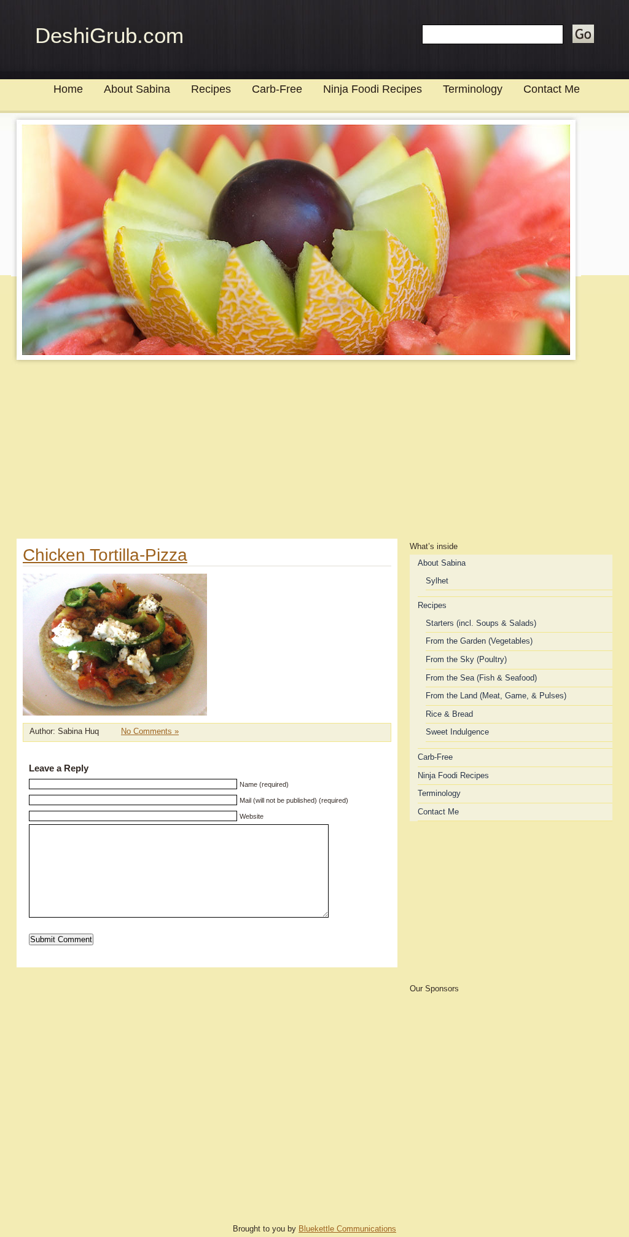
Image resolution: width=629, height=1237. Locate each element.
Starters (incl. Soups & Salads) (481, 623)
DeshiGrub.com (109, 35)
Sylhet (437, 580)
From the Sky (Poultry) (466, 659)
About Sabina (137, 89)
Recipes (211, 89)
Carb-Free (277, 89)
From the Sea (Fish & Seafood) (481, 677)
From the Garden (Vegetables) (479, 641)
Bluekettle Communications (347, 1228)
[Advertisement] (314, 453)
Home (68, 89)
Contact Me (551, 89)
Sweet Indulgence (457, 731)
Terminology (472, 89)
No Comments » (150, 731)
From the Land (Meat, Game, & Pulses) (496, 695)
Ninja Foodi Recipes (372, 89)
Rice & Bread (449, 714)
